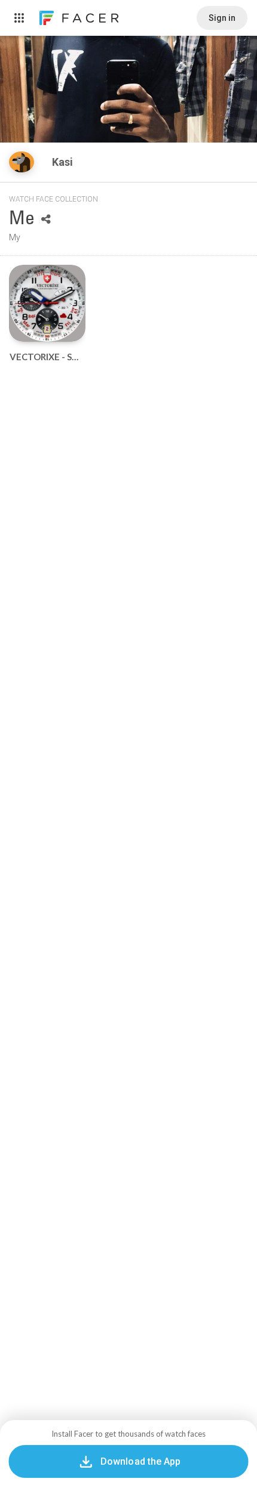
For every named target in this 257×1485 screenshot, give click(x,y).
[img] (21, 161)
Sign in (222, 18)
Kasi (63, 162)
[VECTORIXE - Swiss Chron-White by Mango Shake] (47, 303)
